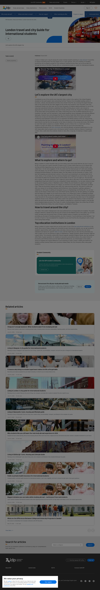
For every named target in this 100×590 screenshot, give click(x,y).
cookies (9, 581)
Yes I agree (48, 582)
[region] (30, 582)
